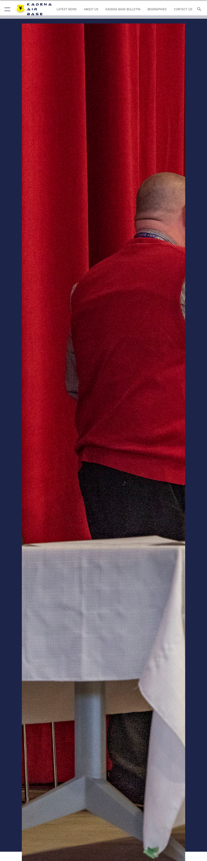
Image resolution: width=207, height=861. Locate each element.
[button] (6, 9)
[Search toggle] (200, 9)
